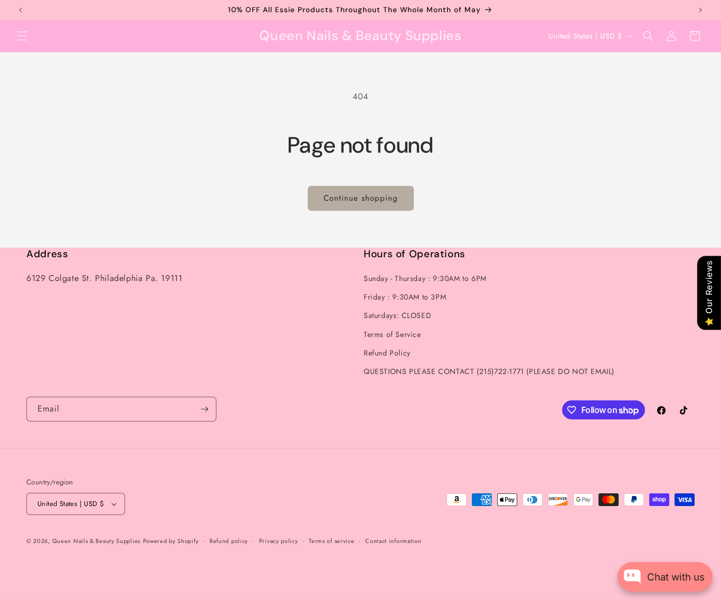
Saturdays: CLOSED (397, 315)
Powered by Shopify (171, 541)
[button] (22, 36)
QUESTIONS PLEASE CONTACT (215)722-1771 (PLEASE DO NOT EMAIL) (489, 371)
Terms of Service (392, 334)
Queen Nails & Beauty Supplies (96, 541)
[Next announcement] (700, 10)
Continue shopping (361, 198)
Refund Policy (387, 353)
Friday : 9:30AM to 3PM (405, 297)
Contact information (393, 541)
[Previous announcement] (20, 10)
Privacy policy (278, 541)
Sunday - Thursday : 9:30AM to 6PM (425, 278)
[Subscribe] (204, 409)
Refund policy (229, 541)
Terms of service (331, 541)
